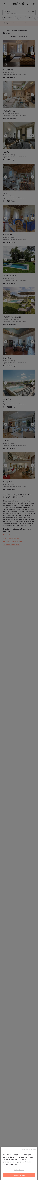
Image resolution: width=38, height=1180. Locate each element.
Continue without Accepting (28, 1149)
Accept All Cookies (19, 1175)
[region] (19, 1163)
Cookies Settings (19, 1170)
